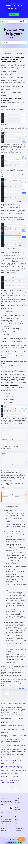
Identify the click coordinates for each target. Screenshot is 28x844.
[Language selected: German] (21, 21)
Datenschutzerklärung (6, 821)
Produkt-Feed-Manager (8, 53)
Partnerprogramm (19, 828)
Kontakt (17, 832)
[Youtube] (17, 839)
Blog (16, 821)
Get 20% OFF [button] (13, 14)
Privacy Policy (9, 812)
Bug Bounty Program (5, 830)
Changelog (17, 826)
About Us (17, 819)
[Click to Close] (26, 9)
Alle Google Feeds (19, 53)
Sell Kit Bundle (18, 809)
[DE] (21, 21)
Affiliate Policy (4, 826)
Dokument (13, 524)
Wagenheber (18, 805)
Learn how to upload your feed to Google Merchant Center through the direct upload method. (12, 762)
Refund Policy (4, 823)
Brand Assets (18, 830)
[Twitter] (10, 839)
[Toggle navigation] (24, 21)
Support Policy (4, 828)
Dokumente (11, 51)
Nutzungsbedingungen (6, 819)
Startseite (5, 51)
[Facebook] (7, 839)
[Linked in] (14, 839)
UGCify (16, 807)
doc (13, 299)
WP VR (16, 800)
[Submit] (11, 808)
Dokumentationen (19, 823)
